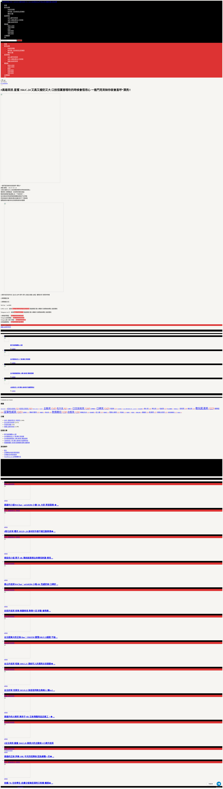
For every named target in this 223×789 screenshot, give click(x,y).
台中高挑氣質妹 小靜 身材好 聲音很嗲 (22, 373)
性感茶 (163, 409)
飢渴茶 (153, 412)
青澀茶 (133, 412)
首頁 (5, 5)
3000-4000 (11, 33)
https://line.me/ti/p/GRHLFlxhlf (21, 308)
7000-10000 (11, 27)
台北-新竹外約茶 (13, 18)
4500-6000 (11, 32)
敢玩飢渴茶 (204, 408)
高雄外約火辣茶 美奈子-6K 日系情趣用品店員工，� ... (29, 717)
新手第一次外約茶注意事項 (16, 11)
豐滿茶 (123, 412)
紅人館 (99, 412)
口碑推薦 (7, 35)
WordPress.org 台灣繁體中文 (12, 456)
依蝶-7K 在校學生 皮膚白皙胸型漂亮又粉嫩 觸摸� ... (28, 783)
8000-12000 (11, 26)
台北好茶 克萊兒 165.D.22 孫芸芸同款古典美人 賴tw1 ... (29, 690)
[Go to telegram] (219, 784)
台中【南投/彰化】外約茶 (15, 20)
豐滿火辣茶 (114, 412)
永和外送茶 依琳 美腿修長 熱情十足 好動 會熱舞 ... (27, 611)
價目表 (6, 24)
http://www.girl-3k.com (17, 322)
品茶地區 (7, 16)
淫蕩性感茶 (13, 412)
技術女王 (176, 408)
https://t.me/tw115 (19, 312)
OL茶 (41, 408)
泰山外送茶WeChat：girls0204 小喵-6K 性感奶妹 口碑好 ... (31, 584)
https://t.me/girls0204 (18, 318)
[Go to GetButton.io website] (219, 787)
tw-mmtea (20, 787)
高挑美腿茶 (172, 412)
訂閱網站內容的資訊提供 (12, 452)
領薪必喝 (139, 412)
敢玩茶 (191, 409)
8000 (9, 29)
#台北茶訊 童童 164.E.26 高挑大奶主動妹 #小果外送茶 (29, 743)
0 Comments (4, 83)
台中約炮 (120, 408)
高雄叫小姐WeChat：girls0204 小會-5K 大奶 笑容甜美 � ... (31, 505)
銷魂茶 (129, 412)
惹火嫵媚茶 (170, 408)
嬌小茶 (147, 409)
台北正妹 (141, 408)
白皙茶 (74, 412)
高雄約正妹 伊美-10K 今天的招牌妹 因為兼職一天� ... (29, 756)
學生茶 (155, 409)
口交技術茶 (81, 408)
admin (13, 348)
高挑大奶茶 (162, 412)
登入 (5, 450)
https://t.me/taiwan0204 (17, 315)
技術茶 (183, 409)
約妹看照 (92, 412)
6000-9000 (11, 30)
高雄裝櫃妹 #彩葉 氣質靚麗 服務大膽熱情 (17, 442)
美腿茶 (106, 412)
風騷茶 (145, 412)
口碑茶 (103, 408)
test (5, 37)
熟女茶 (48, 412)
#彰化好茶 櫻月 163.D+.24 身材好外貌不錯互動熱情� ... (29, 531)
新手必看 (7, 7)
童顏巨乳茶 (84, 412)
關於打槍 (10, 13)
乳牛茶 (62, 408)
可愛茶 (113, 409)
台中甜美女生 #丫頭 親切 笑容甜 (20, 359)
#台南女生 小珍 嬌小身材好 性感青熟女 (22, 387)
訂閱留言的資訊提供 (10, 454)
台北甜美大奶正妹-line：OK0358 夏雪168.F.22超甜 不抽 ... (31, 637)
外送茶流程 (11, 9)
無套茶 (42, 412)
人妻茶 (70, 408)
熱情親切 (59, 412)
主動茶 (50, 408)
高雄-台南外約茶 (13, 22)
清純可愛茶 (34, 412)
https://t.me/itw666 (21, 320)
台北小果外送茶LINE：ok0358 (130, 408)
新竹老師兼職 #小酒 (16, 345)
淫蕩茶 (26, 412)
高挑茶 (179, 412)
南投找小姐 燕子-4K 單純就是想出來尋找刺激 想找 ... (28, 558)
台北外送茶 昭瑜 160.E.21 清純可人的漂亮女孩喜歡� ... (29, 664)
